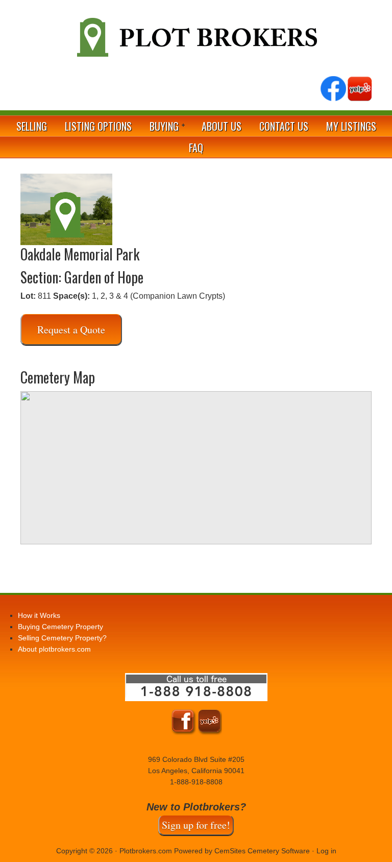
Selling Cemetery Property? (62, 638)
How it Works (39, 615)
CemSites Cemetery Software (262, 851)
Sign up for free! (196, 825)
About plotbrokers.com (54, 649)
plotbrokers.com (196, 41)
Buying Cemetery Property (60, 626)
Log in (326, 851)
